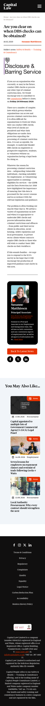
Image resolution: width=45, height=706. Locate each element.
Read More (18, 339)
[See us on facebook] (14, 545)
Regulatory (22, 564)
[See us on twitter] (25, 545)
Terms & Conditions (22, 552)
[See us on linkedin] (30, 545)
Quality (22, 575)
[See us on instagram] (19, 545)
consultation (16, 99)
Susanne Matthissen (31, 42)
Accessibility (22, 598)
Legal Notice (22, 587)
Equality (22, 581)
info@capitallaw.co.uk (14, 655)
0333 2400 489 (22, 652)
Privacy (22, 558)
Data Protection (16, 316)
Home (6, 17)
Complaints (22, 570)
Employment (28, 316)
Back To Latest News (22, 351)
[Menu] (39, 6)
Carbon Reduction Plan (22, 593)
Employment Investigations (21, 318)
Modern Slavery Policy (22, 604)
